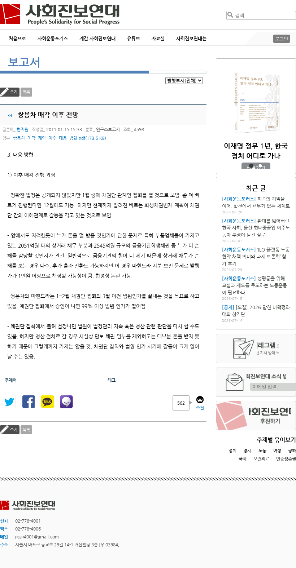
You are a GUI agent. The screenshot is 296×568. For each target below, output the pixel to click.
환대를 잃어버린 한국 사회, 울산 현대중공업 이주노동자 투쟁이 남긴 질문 (256, 228)
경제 (247, 450)
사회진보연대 (59, 14)
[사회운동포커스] (239, 198)
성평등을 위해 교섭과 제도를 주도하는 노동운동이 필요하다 (254, 285)
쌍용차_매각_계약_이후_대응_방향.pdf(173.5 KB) (59, 138)
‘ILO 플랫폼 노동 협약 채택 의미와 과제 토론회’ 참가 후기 (256, 256)
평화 (292, 450)
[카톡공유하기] (47, 401)
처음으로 (17, 38)
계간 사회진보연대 (97, 38)
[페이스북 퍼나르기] (28, 401)
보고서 (24, 62)
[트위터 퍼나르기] (9, 401)
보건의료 (261, 458)
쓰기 (13, 92)
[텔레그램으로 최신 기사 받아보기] (256, 348)
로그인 (281, 38)
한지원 (23, 129)
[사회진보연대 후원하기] (256, 415)
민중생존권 (286, 458)
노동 (262, 450)
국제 (243, 458)
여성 (277, 450)
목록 (26, 92)
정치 (232, 450)
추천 (200, 407)
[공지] (228, 307)
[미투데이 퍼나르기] (66, 401)
